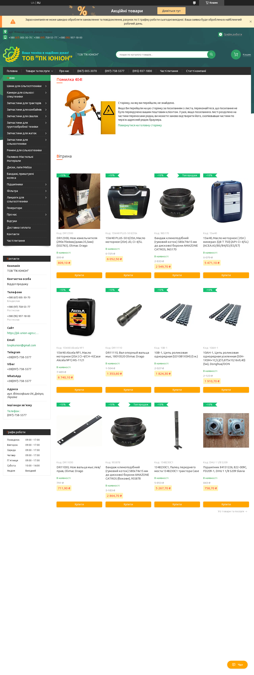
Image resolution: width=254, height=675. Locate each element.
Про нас (64, 71)
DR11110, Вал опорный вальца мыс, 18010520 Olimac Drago (127, 354)
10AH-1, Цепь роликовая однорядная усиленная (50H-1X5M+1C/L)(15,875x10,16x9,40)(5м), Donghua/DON (224, 358)
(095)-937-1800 (142, 71)
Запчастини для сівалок (22, 116)
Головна (12, 71)
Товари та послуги (38, 71)
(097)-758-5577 (114, 71)
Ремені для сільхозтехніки (24, 150)
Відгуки (12, 221)
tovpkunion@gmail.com (21, 345)
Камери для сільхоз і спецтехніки (20, 94)
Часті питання (169, 71)
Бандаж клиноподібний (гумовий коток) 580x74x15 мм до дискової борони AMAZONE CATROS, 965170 (176, 243)
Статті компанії (196, 71)
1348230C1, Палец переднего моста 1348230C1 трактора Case (176, 469)
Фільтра (12, 190)
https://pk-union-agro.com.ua (23, 333)
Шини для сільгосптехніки (24, 86)
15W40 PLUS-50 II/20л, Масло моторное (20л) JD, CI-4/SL (125, 239)
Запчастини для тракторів (24, 103)
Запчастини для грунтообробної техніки (22, 124)
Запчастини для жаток (22, 133)
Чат (240, 664)
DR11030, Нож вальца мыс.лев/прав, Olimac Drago (79, 469)
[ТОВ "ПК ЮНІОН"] (37, 54)
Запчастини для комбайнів (24, 109)
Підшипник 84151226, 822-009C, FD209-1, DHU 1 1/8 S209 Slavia (225, 469)
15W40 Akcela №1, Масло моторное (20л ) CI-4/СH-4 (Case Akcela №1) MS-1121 (79, 356)
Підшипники (15, 184)
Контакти (13, 234)
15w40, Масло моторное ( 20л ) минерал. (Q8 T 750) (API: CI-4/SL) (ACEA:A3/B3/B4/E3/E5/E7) (225, 241)
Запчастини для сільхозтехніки (17, 141)
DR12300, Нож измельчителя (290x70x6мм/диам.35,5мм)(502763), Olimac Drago (77, 241)
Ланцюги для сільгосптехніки (17, 199)
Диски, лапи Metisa (19, 167)
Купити (79, 275)
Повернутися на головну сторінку (140, 125)
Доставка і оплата (19, 227)
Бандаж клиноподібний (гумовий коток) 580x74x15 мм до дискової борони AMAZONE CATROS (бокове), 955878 (127, 472)
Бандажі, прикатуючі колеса (20, 175)
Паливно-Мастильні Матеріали (20, 158)
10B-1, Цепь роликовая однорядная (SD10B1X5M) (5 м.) (176, 354)
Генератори (14, 208)
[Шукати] (211, 54)
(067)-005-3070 (87, 71)
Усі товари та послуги (231, 511)
